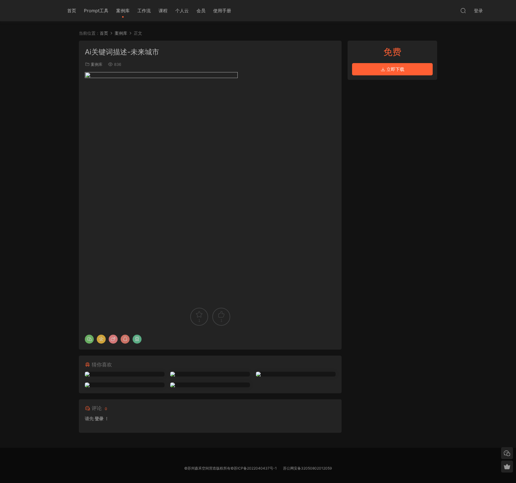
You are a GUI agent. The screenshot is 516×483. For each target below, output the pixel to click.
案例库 (123, 10)
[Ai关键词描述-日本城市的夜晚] (210, 385)
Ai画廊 (43, 10)
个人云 (182, 10)
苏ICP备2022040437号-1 (255, 468)
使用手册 (222, 10)
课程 (163, 10)
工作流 (144, 10)
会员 (200, 10)
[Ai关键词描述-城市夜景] (125, 374)
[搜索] (463, 10)
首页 (71, 10)
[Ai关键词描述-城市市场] (125, 385)
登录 (99, 418)
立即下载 (394, 69)
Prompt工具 (96, 10)
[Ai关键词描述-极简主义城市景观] (296, 374)
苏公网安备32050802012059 (307, 468)
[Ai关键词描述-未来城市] (210, 374)
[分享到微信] (89, 339)
